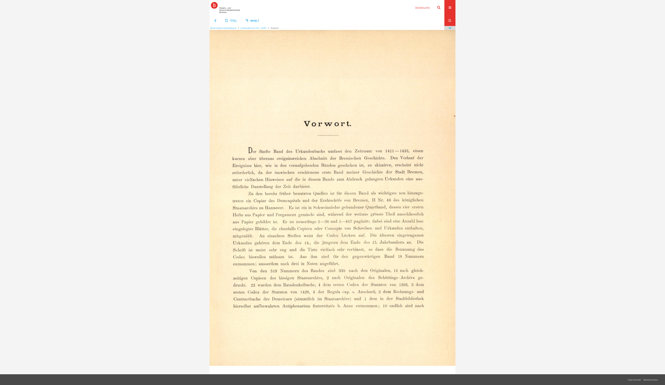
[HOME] (225, 7)
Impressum (634, 379)
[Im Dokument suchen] (449, 20)
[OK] (438, 7)
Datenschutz (651, 379)
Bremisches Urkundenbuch (223, 28)
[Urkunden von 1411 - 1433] (253, 28)
